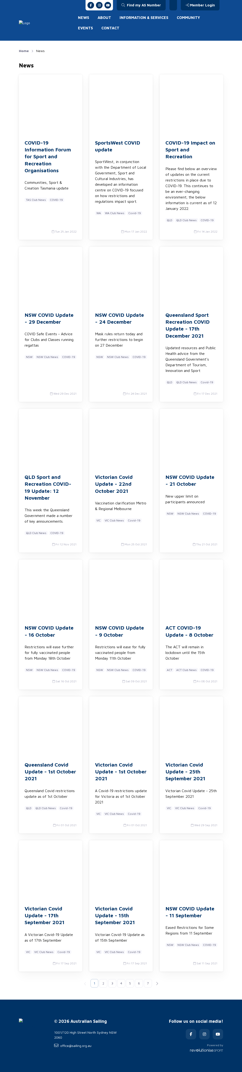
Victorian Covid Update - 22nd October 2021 (114, 484)
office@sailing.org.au (75, 1046)
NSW (29, 357)
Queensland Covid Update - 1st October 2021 (50, 772)
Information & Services (144, 17)
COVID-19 (56, 200)
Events (85, 28)
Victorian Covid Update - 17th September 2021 (45, 915)
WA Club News (114, 213)
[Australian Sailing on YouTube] (107, 5)
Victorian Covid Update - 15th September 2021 (115, 915)
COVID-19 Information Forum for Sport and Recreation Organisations (48, 156)
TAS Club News (36, 200)
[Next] (157, 983)
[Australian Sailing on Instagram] (99, 5)
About (104, 17)
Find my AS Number (143, 5)
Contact (110, 28)
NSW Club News (47, 357)
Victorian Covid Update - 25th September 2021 (185, 772)
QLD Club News (186, 220)
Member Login (202, 5)
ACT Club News (186, 670)
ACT (169, 670)
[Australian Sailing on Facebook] (90, 5)
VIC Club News (114, 520)
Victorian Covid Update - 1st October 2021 (121, 772)
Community (188, 17)
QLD (169, 220)
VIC (98, 520)
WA (98, 213)
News (83, 17)
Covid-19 (134, 213)
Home (24, 51)
